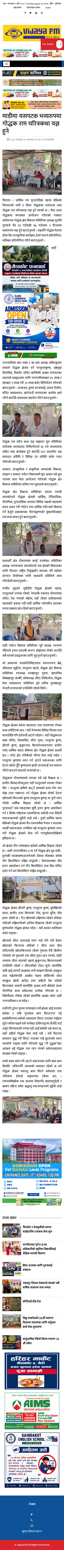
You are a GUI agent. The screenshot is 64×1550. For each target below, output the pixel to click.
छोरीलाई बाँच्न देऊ (32, 1301)
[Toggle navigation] (6, 63)
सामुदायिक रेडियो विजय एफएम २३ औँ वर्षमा (41, 1341)
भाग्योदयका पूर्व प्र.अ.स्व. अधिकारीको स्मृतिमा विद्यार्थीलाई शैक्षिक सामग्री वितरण (39, 1249)
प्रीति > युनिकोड (55, 3)
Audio (48, 7)
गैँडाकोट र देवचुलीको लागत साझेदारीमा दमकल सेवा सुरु (37, 1229)
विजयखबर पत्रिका (33, 7)
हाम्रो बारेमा (17, 7)
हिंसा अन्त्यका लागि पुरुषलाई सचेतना (37, 1267)
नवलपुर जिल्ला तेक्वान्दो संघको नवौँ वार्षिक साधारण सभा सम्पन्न (41, 1285)
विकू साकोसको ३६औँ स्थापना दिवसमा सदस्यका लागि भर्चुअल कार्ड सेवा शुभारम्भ (39, 1322)
